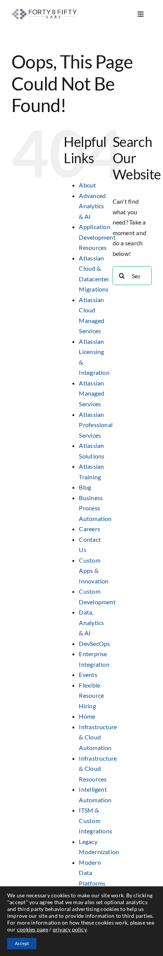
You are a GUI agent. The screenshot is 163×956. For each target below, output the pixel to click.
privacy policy (69, 929)
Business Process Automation (95, 508)
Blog (85, 487)
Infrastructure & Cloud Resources (98, 769)
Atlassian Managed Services (91, 393)
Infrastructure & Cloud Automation (98, 737)
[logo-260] (45, 10)
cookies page (32, 929)
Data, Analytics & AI (91, 622)
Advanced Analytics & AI (92, 206)
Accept (22, 943)
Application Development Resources (97, 237)
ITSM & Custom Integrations (95, 820)
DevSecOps (94, 643)
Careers (89, 528)
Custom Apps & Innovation (93, 571)
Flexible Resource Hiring (91, 696)
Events (88, 674)
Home (87, 716)
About (87, 185)
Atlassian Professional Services (96, 425)
